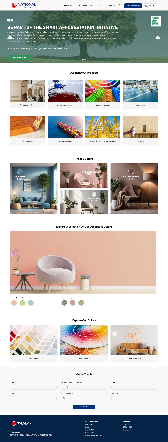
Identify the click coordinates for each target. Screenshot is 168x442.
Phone (79, 383)
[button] (119, 5)
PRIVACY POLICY (15, 433)
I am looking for (67, 394)
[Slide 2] (84, 59)
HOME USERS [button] (68, 6)
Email (113, 383)
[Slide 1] (82, 59)
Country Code (66, 383)
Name (13, 383)
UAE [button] (151, 5)
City (12, 394)
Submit (84, 407)
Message (114, 394)
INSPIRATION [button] (110, 6)
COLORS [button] (99, 6)
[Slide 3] (85, 59)
